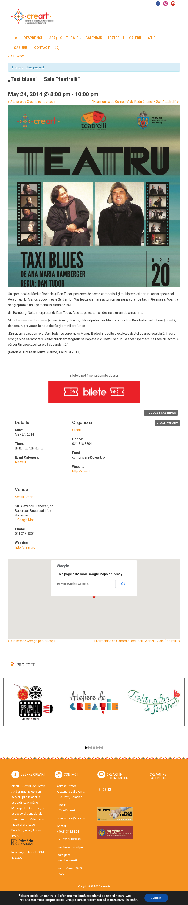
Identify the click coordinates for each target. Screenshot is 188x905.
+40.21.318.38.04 (68, 831)
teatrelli (20, 462)
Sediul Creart (24, 497)
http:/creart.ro (25, 547)
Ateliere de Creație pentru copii (31, 101)
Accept (156, 898)
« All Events (16, 56)
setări (133, 900)
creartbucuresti (67, 860)
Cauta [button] (56, 48)
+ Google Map (25, 520)
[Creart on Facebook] (99, 789)
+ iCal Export (167, 423)
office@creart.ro (67, 810)
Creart (76, 430)
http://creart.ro (83, 471)
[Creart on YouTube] (109, 789)
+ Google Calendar (161, 412)
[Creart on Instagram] (104, 789)
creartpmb (79, 847)
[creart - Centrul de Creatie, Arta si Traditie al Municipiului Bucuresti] (31, 17)
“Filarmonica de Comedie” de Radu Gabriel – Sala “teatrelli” (135, 101)
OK (123, 584)
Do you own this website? (73, 583)
